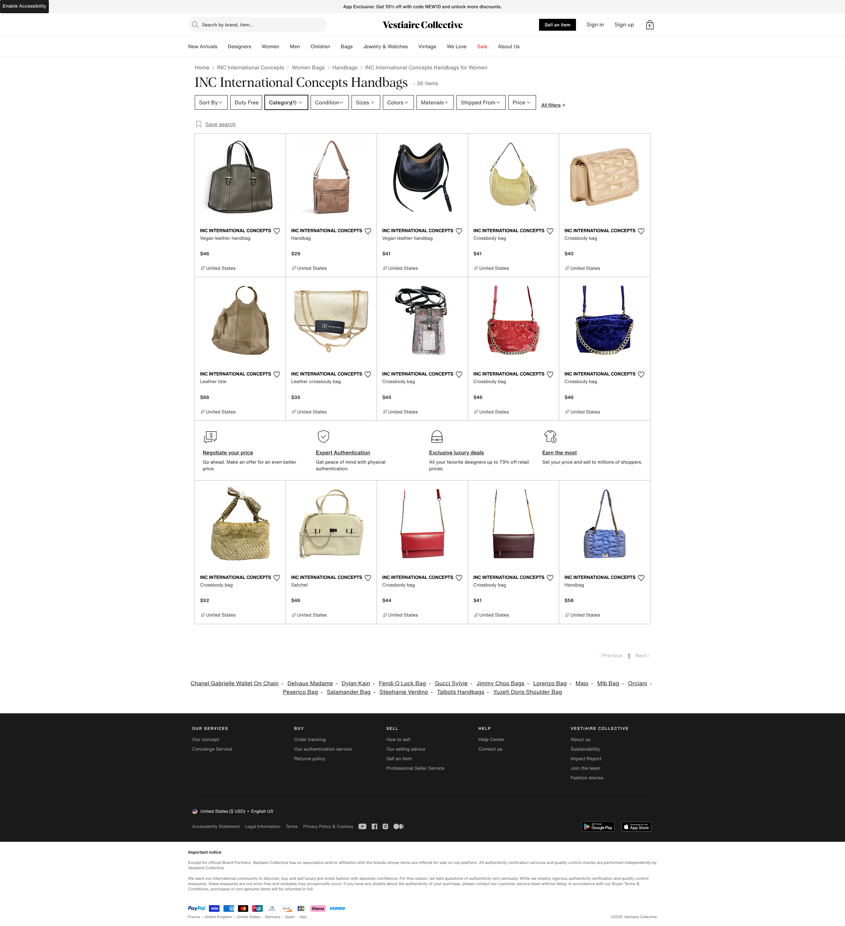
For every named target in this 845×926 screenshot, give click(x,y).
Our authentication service (323, 749)
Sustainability (585, 749)
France (194, 916)
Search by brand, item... (228, 24)
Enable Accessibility (24, 6)
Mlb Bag (608, 683)
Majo (582, 683)
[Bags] (357, 46)
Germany (273, 916)
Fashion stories (587, 777)
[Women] (284, 46)
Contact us (490, 749)
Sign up (624, 24)
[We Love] (472, 46)
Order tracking (310, 739)
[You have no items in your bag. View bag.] (650, 24)
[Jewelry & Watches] (413, 46)
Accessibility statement (216, 826)
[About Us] (524, 46)
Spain (290, 916)
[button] (650, 24)
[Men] (305, 46)
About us (580, 739)
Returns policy (309, 758)
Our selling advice (405, 749)
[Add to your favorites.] (277, 231)
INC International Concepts (250, 67)
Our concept (205, 739)
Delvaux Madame (310, 683)
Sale (482, 46)
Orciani (637, 683)
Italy (303, 916)
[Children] (335, 46)
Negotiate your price (228, 452)
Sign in (595, 24)
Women (270, 46)
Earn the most (559, 452)
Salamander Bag (349, 692)
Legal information (262, 826)
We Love (457, 46)
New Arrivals (202, 46)
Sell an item (557, 24)
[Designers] (256, 46)
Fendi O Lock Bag (402, 683)
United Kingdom (218, 916)
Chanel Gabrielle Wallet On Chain (234, 683)
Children (320, 46)
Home (202, 67)
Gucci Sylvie (451, 683)
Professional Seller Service (415, 768)
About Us (509, 46)
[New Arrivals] (222, 46)
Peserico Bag (300, 692)
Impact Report (586, 758)
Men (295, 46)
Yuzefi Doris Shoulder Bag (527, 692)
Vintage (427, 46)
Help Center (492, 739)
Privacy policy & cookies (328, 826)
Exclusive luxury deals (456, 452)
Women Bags (308, 67)
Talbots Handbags (460, 692)
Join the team (585, 768)
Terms (292, 826)
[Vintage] (441, 46)
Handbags (344, 67)
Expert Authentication (343, 452)
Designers (239, 46)
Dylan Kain (356, 683)
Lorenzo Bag (549, 683)
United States (248, 916)
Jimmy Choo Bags (500, 683)
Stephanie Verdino (404, 692)
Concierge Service (212, 749)
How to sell (398, 739)
